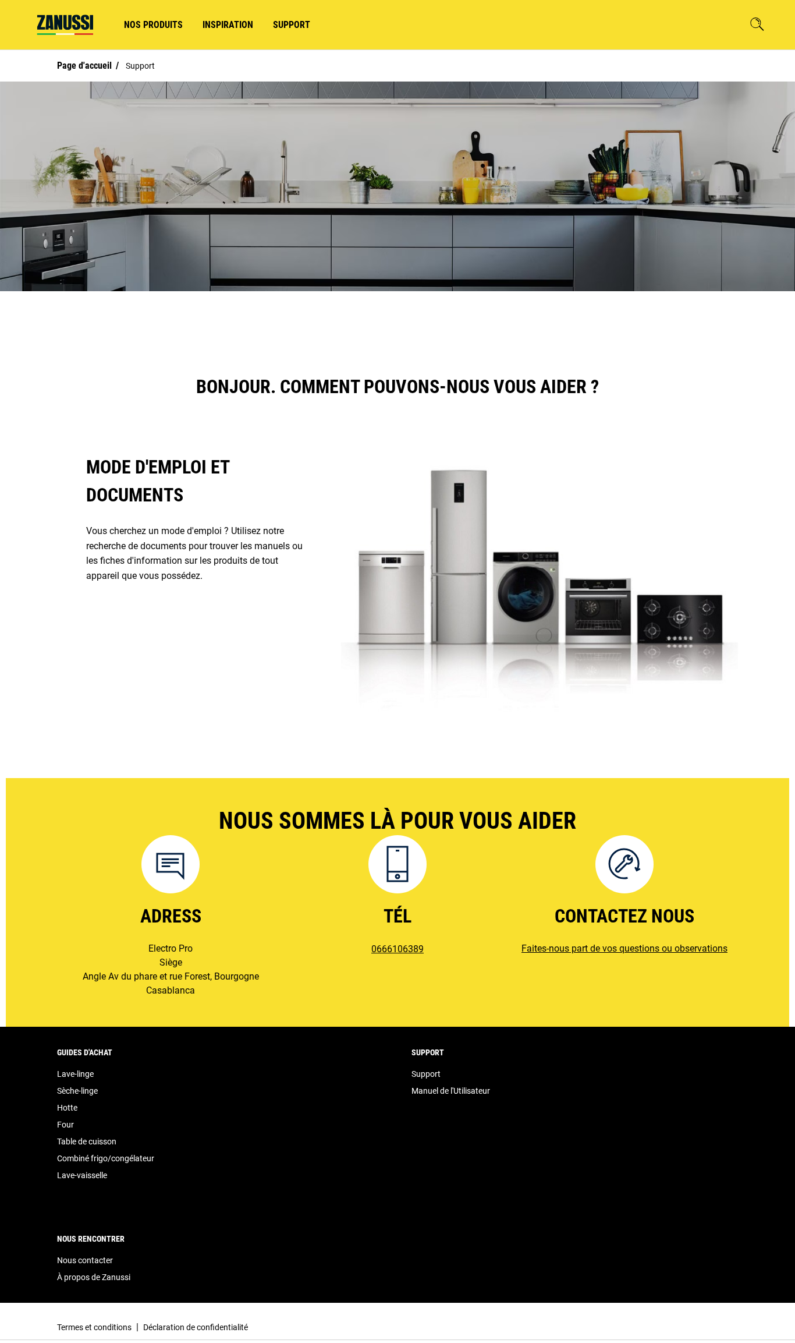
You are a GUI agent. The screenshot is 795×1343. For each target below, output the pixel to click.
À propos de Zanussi (93, 1277)
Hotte (67, 1107)
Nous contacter (85, 1260)
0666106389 (397, 949)
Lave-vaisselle (82, 1175)
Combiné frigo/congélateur (105, 1158)
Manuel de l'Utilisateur (450, 1090)
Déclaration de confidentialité (195, 1327)
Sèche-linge (77, 1090)
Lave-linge (75, 1074)
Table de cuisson (86, 1141)
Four (65, 1124)
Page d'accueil (84, 65)
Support (426, 1074)
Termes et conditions (94, 1327)
